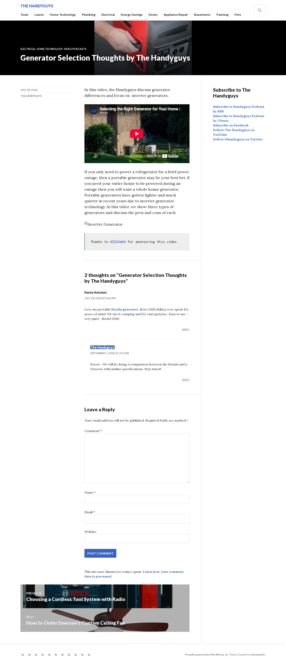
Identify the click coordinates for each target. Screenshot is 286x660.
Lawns (39, 14)
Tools (24, 14)
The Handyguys (36, 5)
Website (90, 532)
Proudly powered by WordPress (204, 654)
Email (89, 512)
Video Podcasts (75, 48)
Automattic (258, 654)
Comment (93, 431)
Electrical (108, 14)
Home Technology (63, 14)
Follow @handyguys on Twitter (238, 139)
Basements (202, 14)
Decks (153, 14)
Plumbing (88, 14)
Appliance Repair (176, 14)
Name (90, 492)
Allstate (118, 242)
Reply (185, 329)
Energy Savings (132, 14)
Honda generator (124, 309)
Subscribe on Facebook (231, 125)
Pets (237, 14)
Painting (222, 14)
